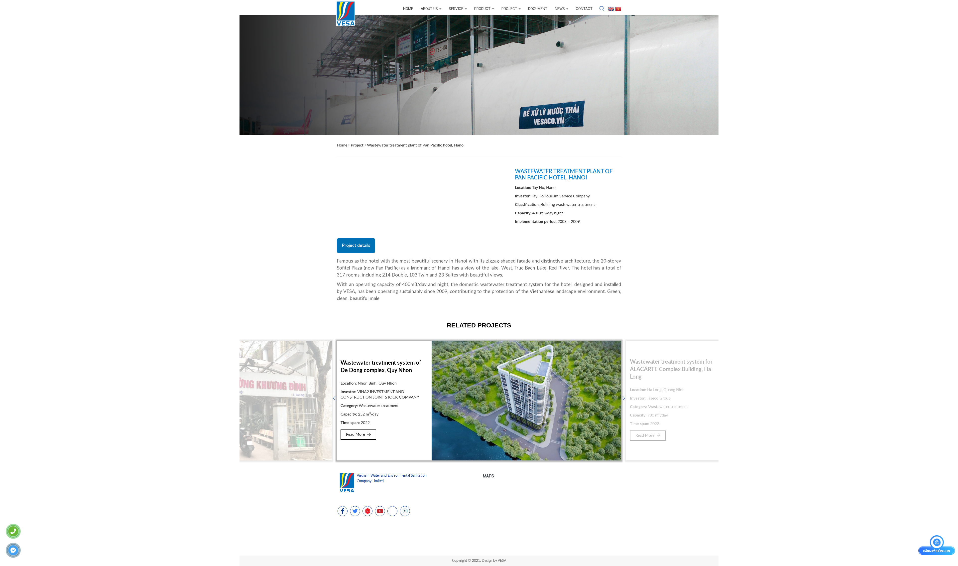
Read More (356, 435)
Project (509, 8)
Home (408, 8)
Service (456, 8)
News (560, 8)
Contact (584, 8)
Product (482, 8)
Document (537, 8)
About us (430, 8)
